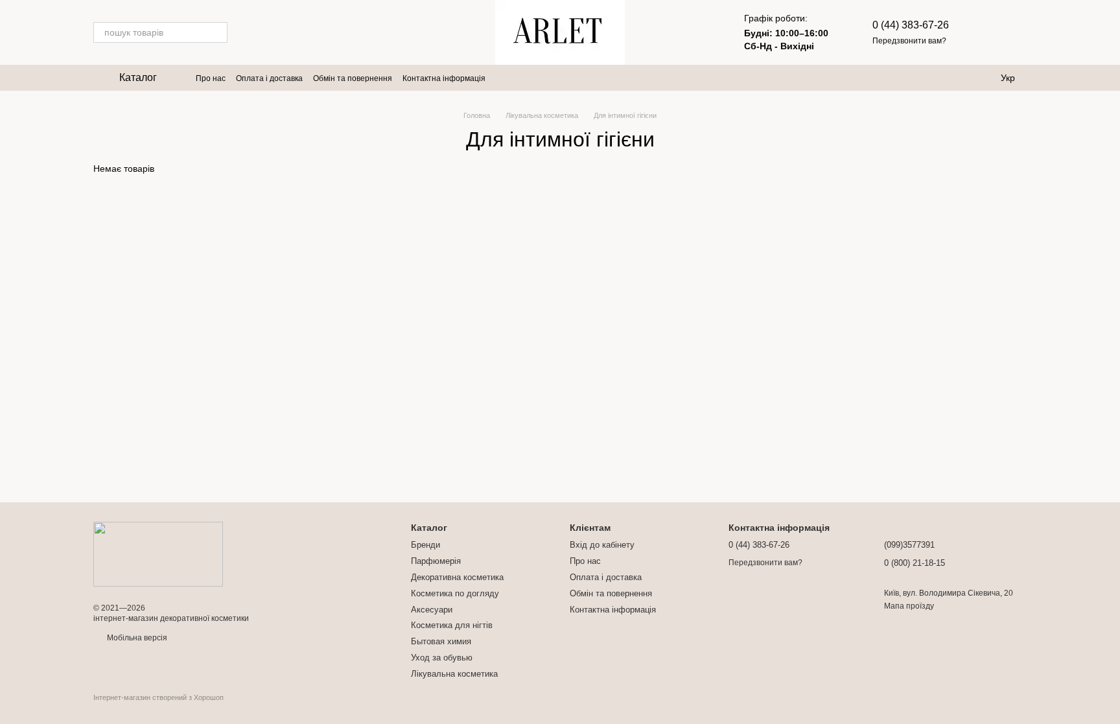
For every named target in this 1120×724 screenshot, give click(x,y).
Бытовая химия (441, 641)
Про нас (211, 78)
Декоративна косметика (457, 577)
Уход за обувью (441, 657)
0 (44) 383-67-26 (910, 24)
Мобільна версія (136, 637)
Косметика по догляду (455, 593)
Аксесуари (431, 609)
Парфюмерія (436, 561)
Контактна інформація (443, 78)
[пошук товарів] (217, 32)
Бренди (425, 545)
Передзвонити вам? (909, 40)
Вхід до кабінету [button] (602, 545)
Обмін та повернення (352, 78)
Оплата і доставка (269, 78)
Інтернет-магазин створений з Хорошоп (158, 697)
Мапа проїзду (909, 606)
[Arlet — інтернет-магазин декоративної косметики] (158, 553)
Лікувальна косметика (454, 674)
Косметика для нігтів (452, 625)
